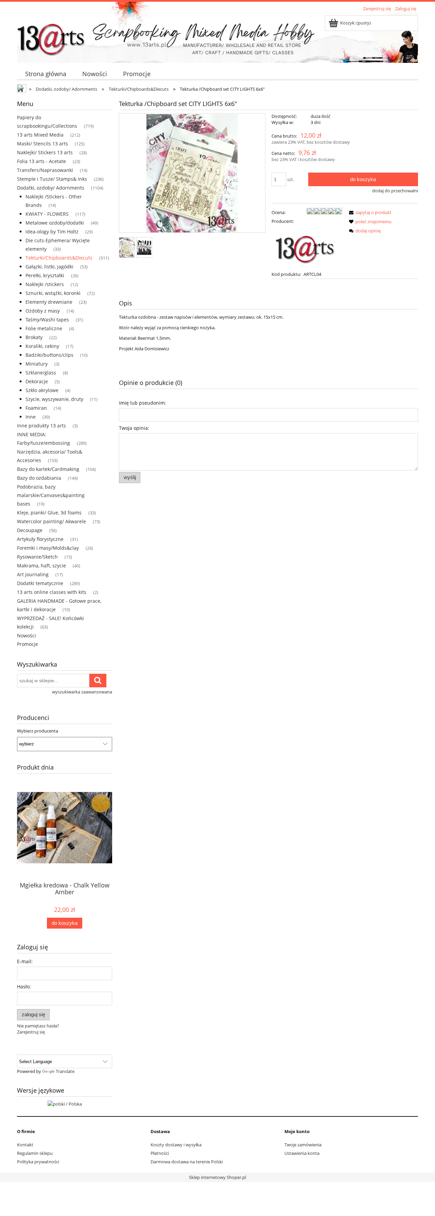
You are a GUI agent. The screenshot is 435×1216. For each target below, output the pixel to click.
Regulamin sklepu (35, 1153)
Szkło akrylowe (41, 390)
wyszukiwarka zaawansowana (82, 692)
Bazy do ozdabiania (39, 478)
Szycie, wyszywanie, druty (54, 399)
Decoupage (29, 530)
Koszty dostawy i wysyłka (176, 1145)
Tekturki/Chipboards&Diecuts (58, 257)
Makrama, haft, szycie (41, 565)
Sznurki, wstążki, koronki (53, 293)
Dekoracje (36, 381)
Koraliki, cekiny (42, 346)
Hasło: (24, 986)
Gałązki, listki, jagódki (49, 266)
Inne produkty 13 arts (41, 425)
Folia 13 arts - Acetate (41, 161)
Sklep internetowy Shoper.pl (217, 1177)
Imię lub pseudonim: (142, 403)
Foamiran (36, 408)
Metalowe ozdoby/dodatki (54, 222)
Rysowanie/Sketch (37, 556)
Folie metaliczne (43, 328)
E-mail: (25, 961)
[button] (369, 212)
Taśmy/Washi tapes (47, 319)
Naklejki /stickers (44, 284)
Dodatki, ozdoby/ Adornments (50, 187)
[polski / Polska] (65, 1103)
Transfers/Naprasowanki (45, 170)
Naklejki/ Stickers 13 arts (45, 152)
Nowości (26, 635)
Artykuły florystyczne (40, 539)
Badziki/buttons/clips (49, 355)
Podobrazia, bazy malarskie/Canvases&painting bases (51, 495)
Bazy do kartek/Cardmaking (48, 469)
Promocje (27, 644)
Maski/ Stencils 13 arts (42, 143)
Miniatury (36, 363)
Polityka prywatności (38, 1162)
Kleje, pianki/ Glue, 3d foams (49, 512)
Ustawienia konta (301, 1153)
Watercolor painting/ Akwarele (51, 521)
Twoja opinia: (134, 428)
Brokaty (33, 337)
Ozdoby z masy (42, 310)
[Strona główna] (51, 36)
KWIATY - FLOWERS (47, 214)
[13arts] (306, 247)
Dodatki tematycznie (40, 583)
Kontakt (25, 1145)
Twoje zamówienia (302, 1145)
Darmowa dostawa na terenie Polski (187, 1162)
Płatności (160, 1153)
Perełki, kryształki (44, 275)
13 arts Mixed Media (40, 134)
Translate (65, 1071)
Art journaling (33, 574)
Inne (30, 416)
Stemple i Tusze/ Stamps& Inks (52, 179)
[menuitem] (45, 74)
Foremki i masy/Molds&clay (48, 548)
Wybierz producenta (37, 730)
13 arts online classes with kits (51, 592)
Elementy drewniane (48, 302)
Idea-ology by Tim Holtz (52, 231)
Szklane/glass (40, 372)
